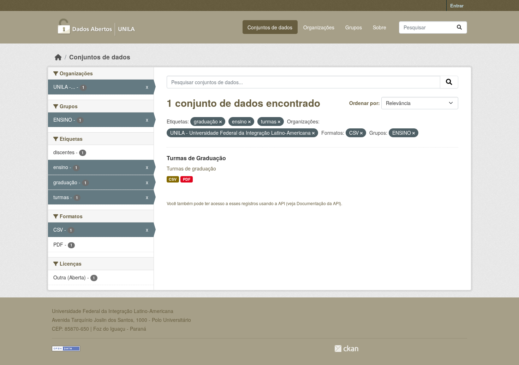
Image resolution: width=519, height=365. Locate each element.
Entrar (457, 5)
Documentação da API (318, 203)
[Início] (58, 56)
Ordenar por (363, 102)
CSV (173, 179)
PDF (186, 179)
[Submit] (459, 27)
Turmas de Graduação (196, 158)
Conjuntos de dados (269, 27)
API (281, 203)
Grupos (353, 27)
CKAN (346, 348)
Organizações (318, 27)
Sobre (379, 27)
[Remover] (220, 121)
